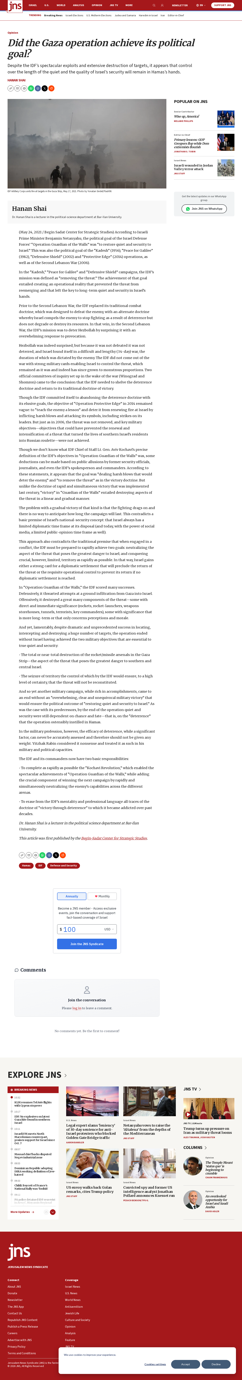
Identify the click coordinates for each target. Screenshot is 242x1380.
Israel (33, 5)
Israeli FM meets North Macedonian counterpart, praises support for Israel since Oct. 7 (34, 1138)
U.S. (46, 5)
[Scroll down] (53, 1212)
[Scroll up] (46, 1212)
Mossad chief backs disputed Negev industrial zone (32, 1156)
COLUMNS (193, 1147)
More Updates (20, 1212)
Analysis (78, 5)
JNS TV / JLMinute (192, 1123)
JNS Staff (179, 173)
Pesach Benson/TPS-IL (135, 1200)
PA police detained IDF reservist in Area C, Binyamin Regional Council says (34, 1203)
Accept (185, 1364)
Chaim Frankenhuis (216, 1177)
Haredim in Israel (148, 15)
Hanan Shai (17, 80)
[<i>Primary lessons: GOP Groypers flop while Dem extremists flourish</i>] (225, 142)
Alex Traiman (191, 1137)
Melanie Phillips (183, 121)
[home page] (15, 6)
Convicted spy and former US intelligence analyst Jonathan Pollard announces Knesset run (149, 1191)
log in (76, 1008)
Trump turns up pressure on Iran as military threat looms (207, 1130)
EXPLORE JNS (35, 1074)
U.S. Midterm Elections (99, 15)
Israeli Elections (74, 15)
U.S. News (71, 1120)
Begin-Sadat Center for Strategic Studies (114, 838)
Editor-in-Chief (176, 15)
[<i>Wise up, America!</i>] (225, 119)
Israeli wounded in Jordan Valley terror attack (193, 167)
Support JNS (222, 5)
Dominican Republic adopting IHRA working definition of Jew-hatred (34, 1171)
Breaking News (25, 1090)
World (61, 5)
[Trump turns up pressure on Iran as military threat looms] (208, 1108)
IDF (40, 866)
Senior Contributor (184, 111)
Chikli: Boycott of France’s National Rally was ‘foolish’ (31, 1187)
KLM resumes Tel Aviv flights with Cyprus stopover (32, 1104)
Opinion (97, 5)
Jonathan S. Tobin (184, 151)
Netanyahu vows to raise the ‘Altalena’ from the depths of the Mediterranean (147, 1129)
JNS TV (114, 5)
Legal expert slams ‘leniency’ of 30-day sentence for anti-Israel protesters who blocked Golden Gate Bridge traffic (91, 1131)
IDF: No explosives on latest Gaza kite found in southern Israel (32, 1120)
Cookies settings (155, 1364)
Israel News (180, 160)
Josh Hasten (207, 1137)
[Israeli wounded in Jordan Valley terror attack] (225, 167)
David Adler (212, 1211)
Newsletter (180, 5)
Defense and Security (63, 866)
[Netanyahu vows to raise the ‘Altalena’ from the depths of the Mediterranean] (149, 1101)
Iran (163, 15)
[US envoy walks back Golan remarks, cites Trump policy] (92, 1163)
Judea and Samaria (125, 15)
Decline (216, 1364)
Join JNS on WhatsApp (207, 208)
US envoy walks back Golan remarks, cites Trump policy (90, 1189)
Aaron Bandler (75, 1142)
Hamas (26, 866)
